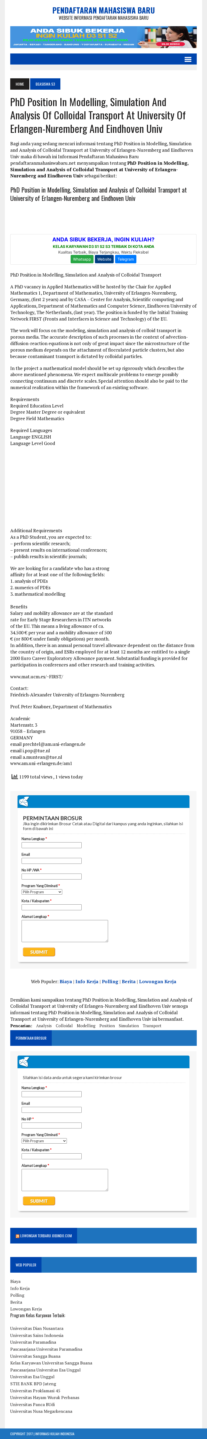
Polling (110, 981)
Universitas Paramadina (33, 1342)
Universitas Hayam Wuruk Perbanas (44, 1397)
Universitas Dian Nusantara (36, 1328)
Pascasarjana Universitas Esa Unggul (45, 1370)
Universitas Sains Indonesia (36, 1335)
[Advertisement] (103, 489)
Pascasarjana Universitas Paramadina (46, 1349)
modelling (86, 1025)
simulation (129, 1025)
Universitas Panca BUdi (32, 1404)
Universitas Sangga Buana (35, 1356)
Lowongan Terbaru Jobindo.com (46, 1235)
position (107, 1025)
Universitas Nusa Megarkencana (41, 1411)
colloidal (64, 1025)
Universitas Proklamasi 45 (35, 1391)
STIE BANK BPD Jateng (33, 1384)
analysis (44, 1025)
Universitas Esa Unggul (32, 1377)
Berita (129, 981)
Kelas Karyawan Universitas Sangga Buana (51, 1363)
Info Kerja (86, 981)
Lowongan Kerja (157, 981)
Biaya (66, 981)
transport (152, 1025)
